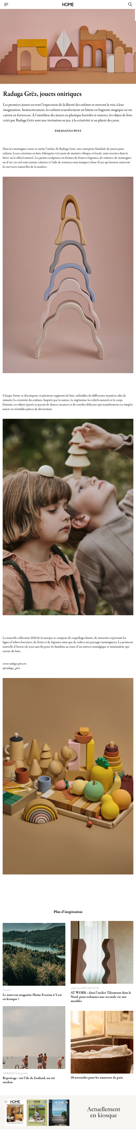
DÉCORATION (90, 988)
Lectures (7, 990)
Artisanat (76, 988)
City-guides (22, 1073)
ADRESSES (9, 1073)
